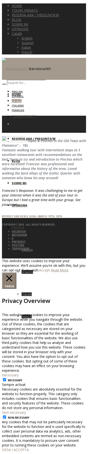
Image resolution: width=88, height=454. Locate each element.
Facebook (19, 231)
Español (18, 96)
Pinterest (19, 241)
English (17, 91)
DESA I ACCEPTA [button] (15, 449)
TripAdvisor (20, 248)
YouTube (18, 245)
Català (17, 101)
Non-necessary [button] (14, 412)
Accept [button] (44, 270)
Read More (59, 270)
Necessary (15, 380)
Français (18, 110)
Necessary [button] (10, 375)
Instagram (19, 235)
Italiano (18, 105)
